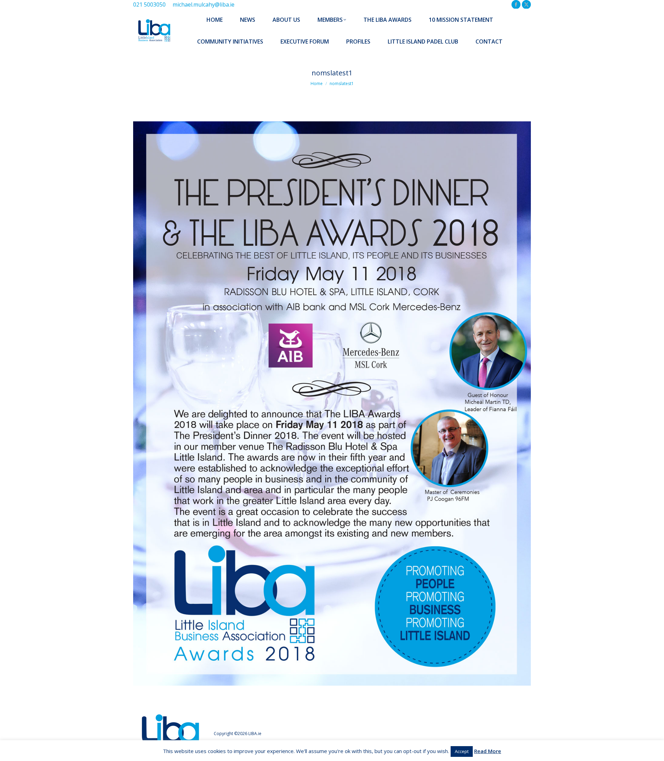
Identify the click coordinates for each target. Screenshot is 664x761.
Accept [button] (462, 751)
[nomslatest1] (332, 403)
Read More (487, 751)
